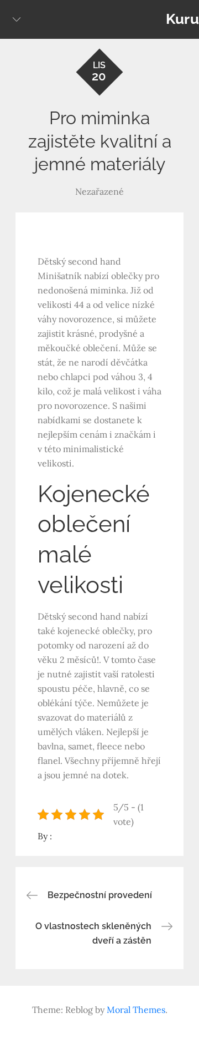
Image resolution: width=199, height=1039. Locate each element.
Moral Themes (136, 1009)
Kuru (182, 19)
